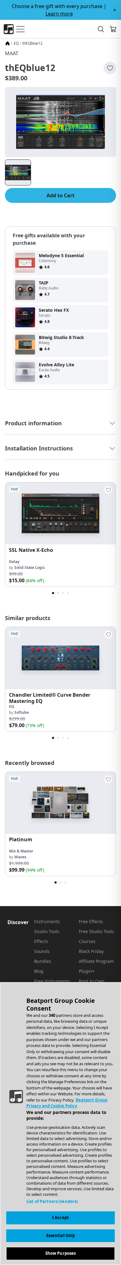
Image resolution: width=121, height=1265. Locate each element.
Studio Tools (46, 931)
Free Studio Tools (96, 931)
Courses (87, 941)
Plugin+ (87, 971)
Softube (21, 712)
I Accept (60, 1217)
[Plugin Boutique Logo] (9, 29)
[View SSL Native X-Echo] (60, 513)
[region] (60, 1123)
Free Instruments (52, 981)
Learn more (59, 13)
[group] (60, 534)
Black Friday (91, 951)
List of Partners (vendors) (52, 1201)
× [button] (114, 10)
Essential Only (60, 1235)
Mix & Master (21, 851)
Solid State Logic (29, 567)
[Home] (7, 43)
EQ (16, 43)
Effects (41, 941)
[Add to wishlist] (110, 68)
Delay (14, 561)
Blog (38, 971)
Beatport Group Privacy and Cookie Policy (66, 1103)
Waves (20, 857)
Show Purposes (60, 1253)
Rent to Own (92, 981)
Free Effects (91, 921)
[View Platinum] (60, 803)
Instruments (47, 921)
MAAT (11, 53)
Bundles (42, 961)
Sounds (42, 951)
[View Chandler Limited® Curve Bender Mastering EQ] (60, 658)
